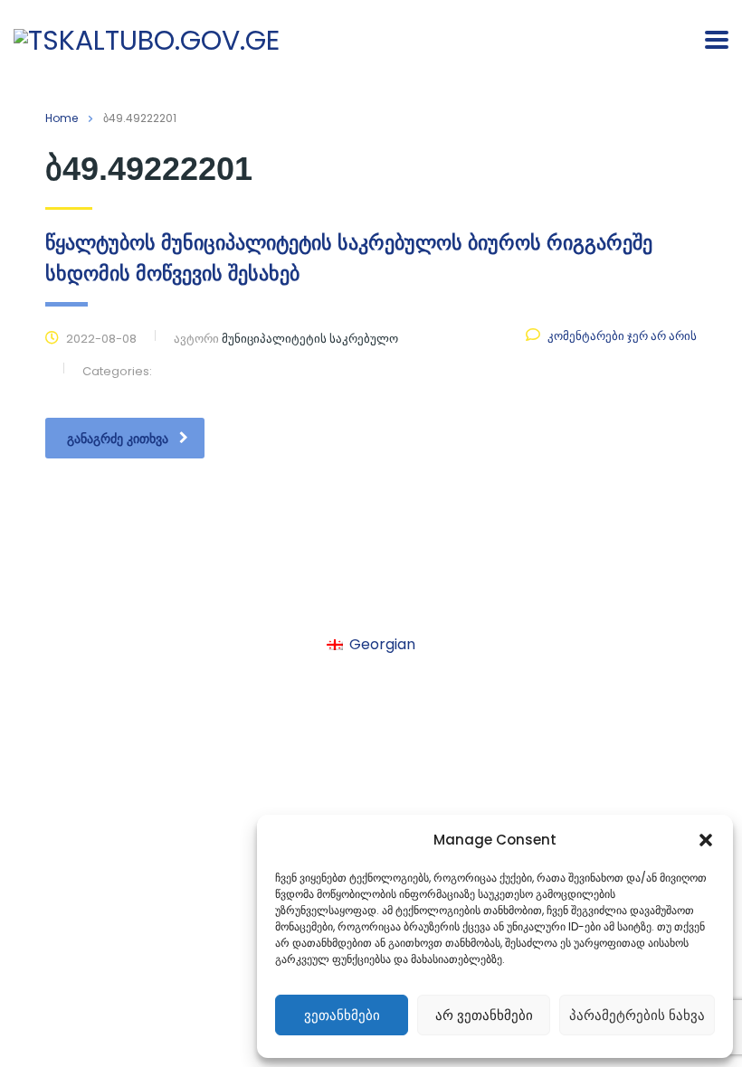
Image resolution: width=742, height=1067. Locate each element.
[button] (706, 840)
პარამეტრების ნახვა (637, 1015)
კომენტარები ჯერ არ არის (622, 336)
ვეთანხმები (342, 1015)
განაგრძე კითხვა (117, 438)
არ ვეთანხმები (484, 1015)
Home (61, 118)
